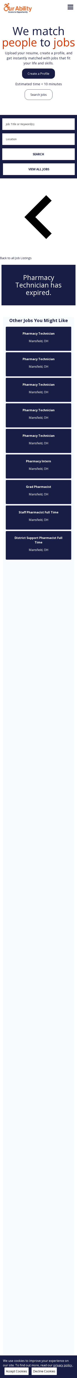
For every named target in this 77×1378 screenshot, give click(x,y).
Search (38, 154)
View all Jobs (38, 169)
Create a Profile (38, 74)
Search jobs (38, 95)
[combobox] (38, 124)
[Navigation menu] (70, 7)
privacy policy (63, 1365)
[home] (18, 8)
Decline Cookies (44, 1371)
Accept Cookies (16, 1371)
